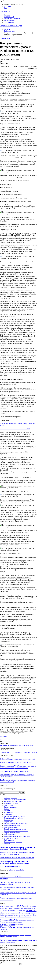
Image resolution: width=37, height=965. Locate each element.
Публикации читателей (12, 18)
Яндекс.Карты (19, 924)
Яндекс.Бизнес (22, 920)
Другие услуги (9, 805)
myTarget (27, 908)
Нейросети (24, 915)
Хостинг (7, 844)
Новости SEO (9, 17)
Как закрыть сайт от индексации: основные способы (18, 752)
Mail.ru (23, 908)
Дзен (21, 913)
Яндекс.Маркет (8, 927)
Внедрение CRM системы (13, 801)
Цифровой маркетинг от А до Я (11, 26)
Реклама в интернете (11, 838)
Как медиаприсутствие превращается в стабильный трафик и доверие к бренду (14, 862)
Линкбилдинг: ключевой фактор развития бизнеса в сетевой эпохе (15, 936)
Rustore (10, 910)
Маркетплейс (9, 915)
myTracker (32, 908)
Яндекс (13, 919)
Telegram (19, 910)
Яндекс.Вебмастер (6, 922)
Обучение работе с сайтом (13, 818)
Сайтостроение (9, 22)
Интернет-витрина (10, 807)
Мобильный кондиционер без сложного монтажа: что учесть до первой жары (17, 853)
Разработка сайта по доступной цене (17, 836)
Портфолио (8, 822)
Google (18, 905)
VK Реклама (31, 910)
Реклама (28, 917)
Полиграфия (8, 820)
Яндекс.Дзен (17, 922)
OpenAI (2, 910)
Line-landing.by (5, 11)
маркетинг (3, 929)
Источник (3, 736)
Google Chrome (8, 908)
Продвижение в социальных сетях (16, 823)
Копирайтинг (9, 812)
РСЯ (18, 917)
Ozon (5, 910)
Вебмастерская (9, 20)
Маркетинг (8, 814)
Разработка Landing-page (12, 825)
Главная (7, 15)
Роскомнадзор (4, 920)
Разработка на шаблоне (12, 833)
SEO (1, 740)
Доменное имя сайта (11, 803)
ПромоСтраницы (10, 917)
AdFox (1, 906)
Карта (6, 8)
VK (24, 910)
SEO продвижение (10, 798)
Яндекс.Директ (7, 924)
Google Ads (27, 906)
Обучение (29, 915)
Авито (10, 913)
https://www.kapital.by (17, 870)
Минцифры (16, 915)
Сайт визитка (9, 840)
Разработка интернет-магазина (15, 829)
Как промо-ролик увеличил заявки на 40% (15, 429)
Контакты (7, 6)
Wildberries (3, 913)
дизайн (31, 927)
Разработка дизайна (11, 827)
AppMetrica (6, 906)
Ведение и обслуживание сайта (15, 800)
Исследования (29, 913)
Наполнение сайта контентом (14, 816)
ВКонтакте (15, 913)
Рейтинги (22, 917)
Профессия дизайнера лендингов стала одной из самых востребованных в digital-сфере (17, 848)
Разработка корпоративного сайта (16, 831)
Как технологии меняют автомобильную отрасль (17, 858)
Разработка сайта (10, 834)
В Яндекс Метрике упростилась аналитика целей (17, 759)
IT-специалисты (17, 908)
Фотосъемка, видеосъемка (13, 842)
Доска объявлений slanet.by (10, 866)
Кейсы (6, 809)
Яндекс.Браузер (30, 920)
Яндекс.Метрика (23, 927)
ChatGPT (12, 906)
